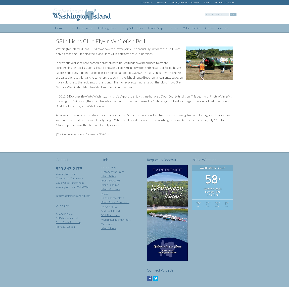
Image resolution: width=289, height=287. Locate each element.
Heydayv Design (65, 226)
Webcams (107, 223)
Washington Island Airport (115, 219)
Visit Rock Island (110, 210)
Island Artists (108, 176)
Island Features (110, 184)
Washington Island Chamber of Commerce (86, 16)
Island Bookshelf (110, 180)
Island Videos (108, 228)
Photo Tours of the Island (115, 202)
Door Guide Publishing (68, 222)
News (104, 193)
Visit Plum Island (110, 215)
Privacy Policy (109, 206)
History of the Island (112, 171)
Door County (108, 167)
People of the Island (112, 197)
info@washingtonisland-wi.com (73, 195)
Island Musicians (110, 189)
